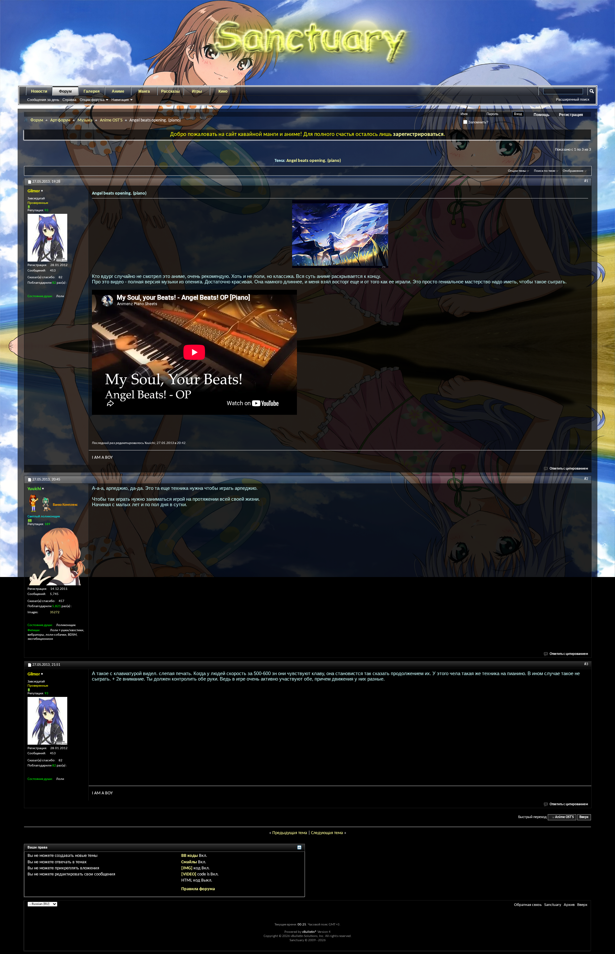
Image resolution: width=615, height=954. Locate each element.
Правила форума (198, 889)
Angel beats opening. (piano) (313, 160)
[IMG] (187, 868)
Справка (69, 100)
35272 (55, 612)
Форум (65, 91)
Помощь (541, 115)
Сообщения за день (43, 100)
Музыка (85, 120)
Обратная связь (528, 905)
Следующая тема (327, 833)
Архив (569, 905)
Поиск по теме (544, 171)
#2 (586, 479)
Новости (39, 91)
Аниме (118, 91)
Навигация (120, 100)
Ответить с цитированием (569, 469)
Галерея (92, 91)
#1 (586, 181)
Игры (197, 91)
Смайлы (189, 862)
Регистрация (571, 115)
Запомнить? (477, 122)
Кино (222, 91)
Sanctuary (552, 905)
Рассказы (170, 91)
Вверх (583, 817)
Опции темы (517, 171)
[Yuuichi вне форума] (56, 556)
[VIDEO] (188, 874)
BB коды (189, 855)
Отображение (573, 171)
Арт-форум (60, 120)
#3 (586, 664)
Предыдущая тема (289, 833)
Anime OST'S (111, 120)
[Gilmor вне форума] (47, 238)
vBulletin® (309, 932)
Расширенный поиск (572, 99)
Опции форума (92, 100)
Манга (144, 91)
